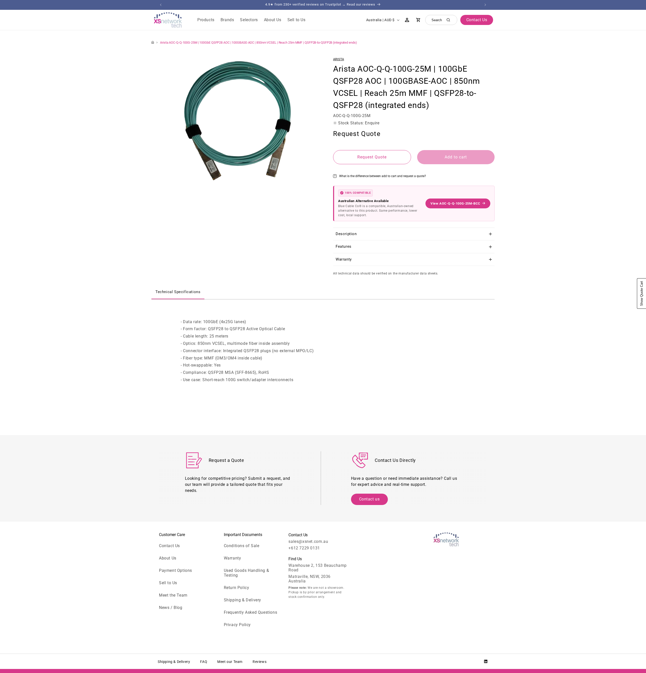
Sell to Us (168, 582)
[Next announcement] (485, 5)
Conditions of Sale (241, 545)
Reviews (259, 662)
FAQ (203, 662)
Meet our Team (230, 662)
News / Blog (170, 607)
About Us (167, 558)
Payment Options (175, 570)
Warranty (232, 558)
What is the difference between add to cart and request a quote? (382, 176)
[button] (205, 20)
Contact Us (169, 545)
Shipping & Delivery (242, 600)
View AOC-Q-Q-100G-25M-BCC (455, 203)
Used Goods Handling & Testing (246, 573)
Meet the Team (173, 595)
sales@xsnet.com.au (308, 541)
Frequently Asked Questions (250, 612)
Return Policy (236, 587)
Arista (338, 59)
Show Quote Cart (641, 293)
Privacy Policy (237, 624)
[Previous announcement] (160, 5)
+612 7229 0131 (304, 548)
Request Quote (372, 156)
